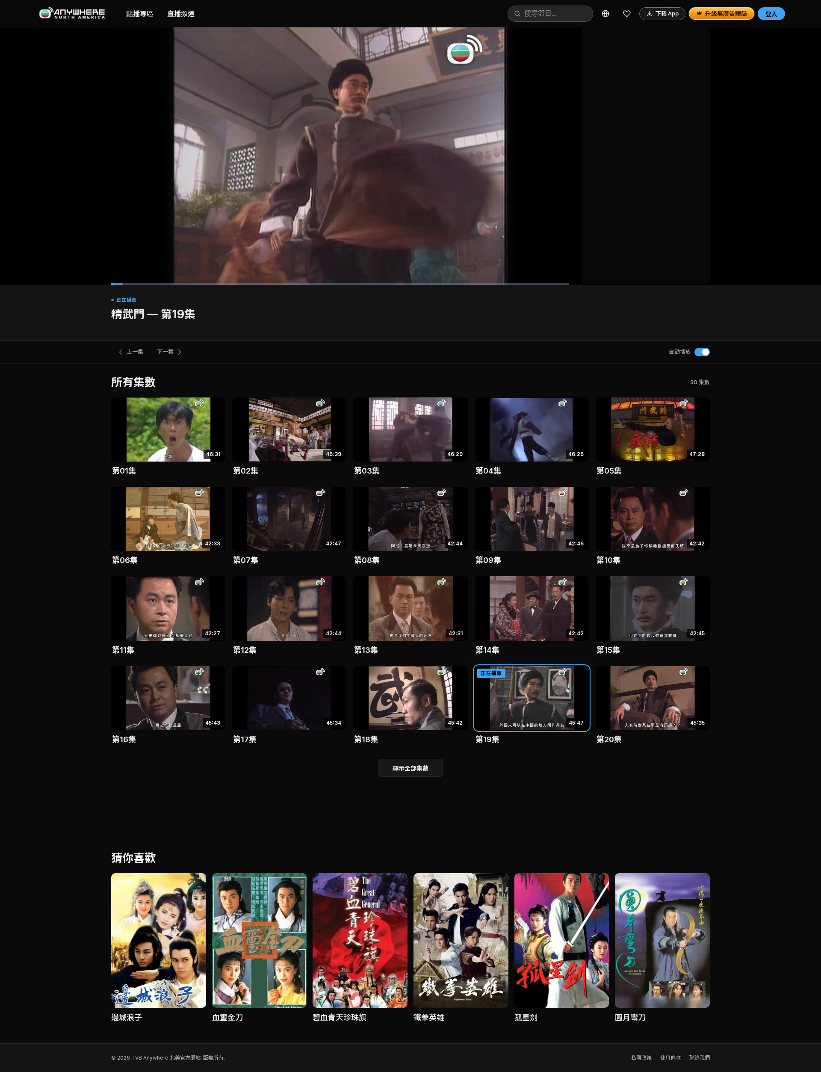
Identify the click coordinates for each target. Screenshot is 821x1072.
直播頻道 (181, 13)
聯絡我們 (699, 1057)
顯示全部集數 (410, 768)
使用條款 (670, 1057)
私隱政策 (641, 1057)
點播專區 (140, 13)
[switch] (702, 352)
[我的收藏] (627, 13)
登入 (771, 14)
